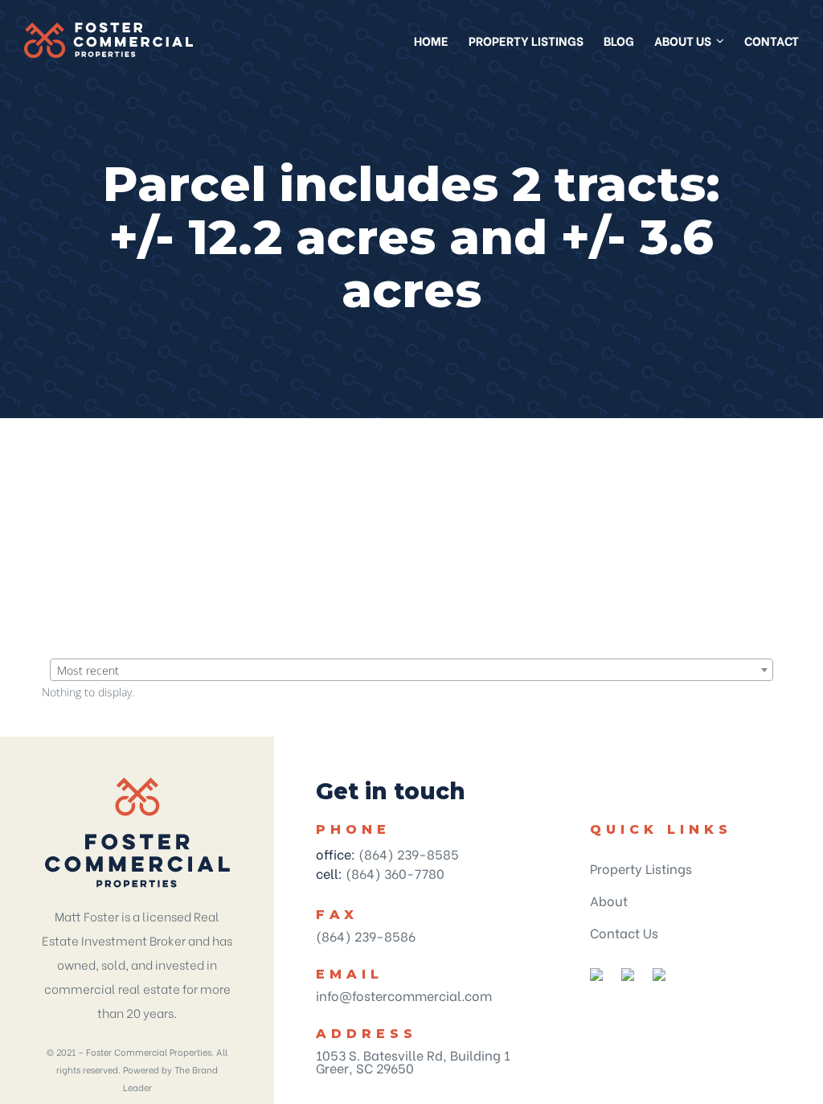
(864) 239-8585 (408, 853)
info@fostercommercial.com (404, 995)
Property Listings (641, 868)
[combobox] (411, 670)
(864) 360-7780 (395, 873)
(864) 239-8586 (366, 935)
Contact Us (624, 932)
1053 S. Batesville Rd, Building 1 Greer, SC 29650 (413, 1061)
